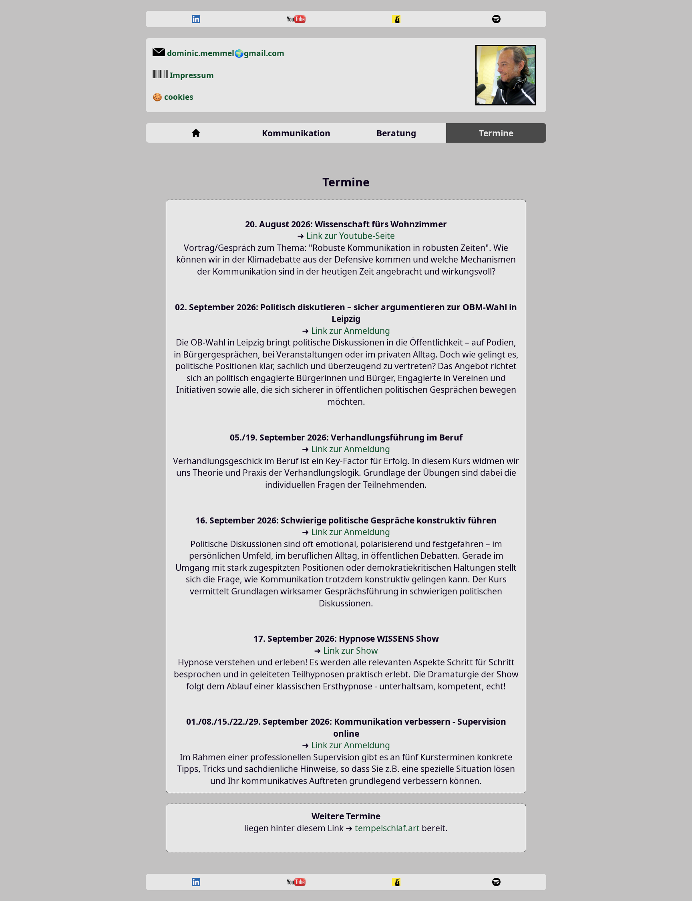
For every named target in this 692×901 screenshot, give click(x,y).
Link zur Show (350, 650)
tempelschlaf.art (387, 828)
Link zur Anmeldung (350, 330)
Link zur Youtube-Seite (350, 235)
